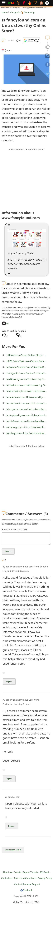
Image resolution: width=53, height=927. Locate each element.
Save (7, 323)
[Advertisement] (26, 178)
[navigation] (47, 46)
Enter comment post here (14, 529)
